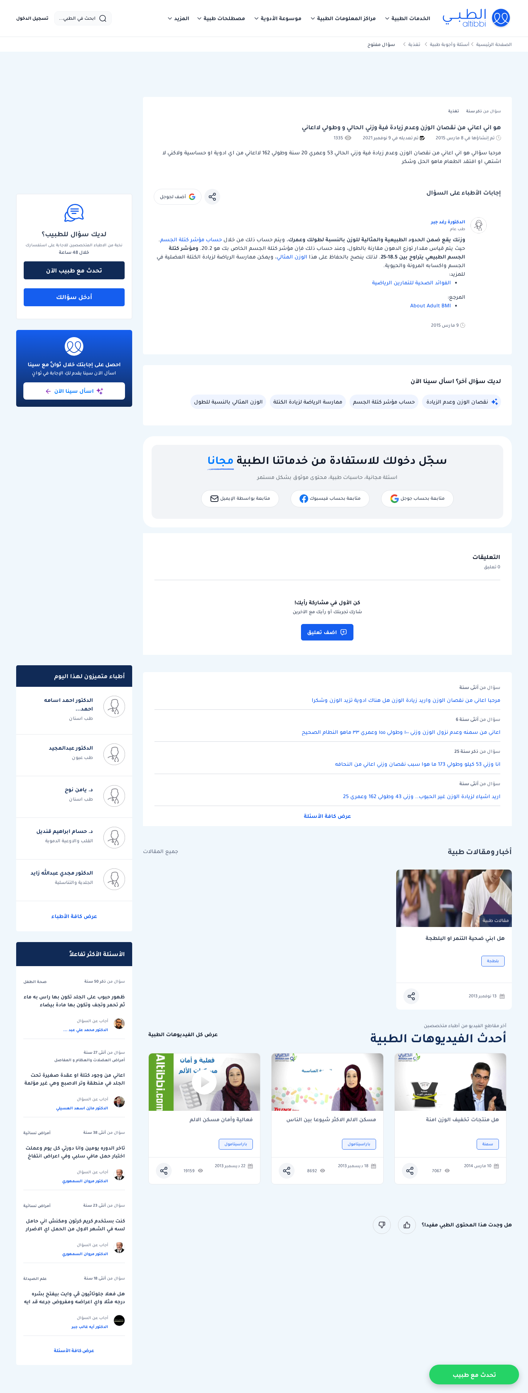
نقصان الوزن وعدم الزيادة (457, 402)
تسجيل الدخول (32, 18)
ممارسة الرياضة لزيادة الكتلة (307, 402)
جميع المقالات (160, 851)
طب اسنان (81, 718)
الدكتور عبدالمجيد (71, 748)
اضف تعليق (322, 632)
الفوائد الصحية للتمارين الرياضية (411, 282)
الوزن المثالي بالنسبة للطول (228, 402)
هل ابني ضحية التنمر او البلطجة (465, 938)
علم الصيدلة (35, 1278)
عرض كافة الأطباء (74, 916)
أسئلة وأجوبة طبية (449, 44)
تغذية (414, 44)
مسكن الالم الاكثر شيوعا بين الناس (331, 1120)
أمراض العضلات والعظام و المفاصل (89, 1060)
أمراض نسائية (37, 1132)
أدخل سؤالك (74, 297)
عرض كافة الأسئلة (327, 816)
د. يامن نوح (79, 789)
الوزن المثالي (292, 257)
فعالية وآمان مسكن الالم (221, 1120)
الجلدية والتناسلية (74, 882)
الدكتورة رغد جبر (448, 221)
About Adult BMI (430, 305)
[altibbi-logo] (477, 18)
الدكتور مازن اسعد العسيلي (82, 1108)
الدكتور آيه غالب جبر (89, 1326)
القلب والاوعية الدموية (69, 840)
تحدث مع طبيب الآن (74, 270)
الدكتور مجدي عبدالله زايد (62, 872)
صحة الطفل (35, 981)
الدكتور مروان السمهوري (85, 1181)
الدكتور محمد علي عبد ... (85, 1029)
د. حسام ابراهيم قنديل (64, 831)
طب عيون (82, 757)
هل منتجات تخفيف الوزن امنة (462, 1120)
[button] (407, 18)
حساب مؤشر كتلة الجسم (191, 239)
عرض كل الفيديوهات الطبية (183, 1034)
